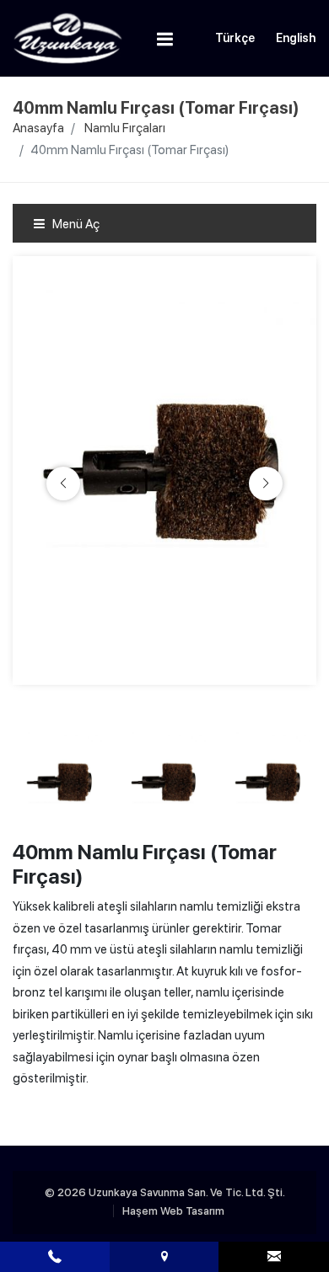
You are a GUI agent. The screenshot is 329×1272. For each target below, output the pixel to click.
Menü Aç (75, 224)
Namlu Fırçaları (124, 128)
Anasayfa (38, 128)
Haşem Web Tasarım (173, 1211)
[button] (266, 483)
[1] (165, 39)
